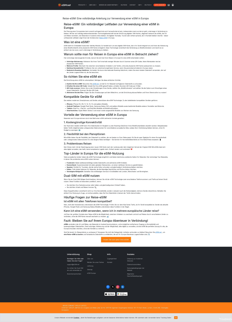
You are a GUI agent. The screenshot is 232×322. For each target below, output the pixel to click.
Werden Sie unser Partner (108, 5)
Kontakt (133, 5)
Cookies (76, 318)
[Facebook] (108, 287)
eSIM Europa (91, 273)
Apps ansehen (159, 5)
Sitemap (89, 269)
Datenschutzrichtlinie (134, 264)
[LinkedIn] (122, 287)
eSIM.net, (96, 84)
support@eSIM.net (73, 264)
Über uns (92, 5)
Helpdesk (124, 5)
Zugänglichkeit (112, 259)
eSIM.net (158, 232)
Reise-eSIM (103, 38)
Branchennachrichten (74, 274)
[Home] (64, 5)
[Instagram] (117, 287)
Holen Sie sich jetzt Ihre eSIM (116, 240)
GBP (139, 5)
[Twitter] (113, 287)
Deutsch (148, 5)
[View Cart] (169, 5)
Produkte (81, 5)
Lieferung (90, 266)
